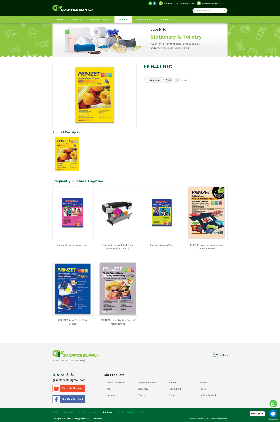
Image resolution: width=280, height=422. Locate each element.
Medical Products (208, 395)
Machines (111, 395)
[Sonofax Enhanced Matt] (162, 213)
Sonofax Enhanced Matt (162, 244)
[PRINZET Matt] (94, 95)
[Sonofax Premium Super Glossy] (73, 213)
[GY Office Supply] (88, 8)
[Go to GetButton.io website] (273, 419)
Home (60, 20)
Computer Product (147, 383)
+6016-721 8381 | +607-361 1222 (179, 3)
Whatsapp (154, 80)
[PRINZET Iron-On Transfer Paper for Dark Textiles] (207, 213)
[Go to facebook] (273, 413)
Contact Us (167, 20)
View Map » (222, 355)
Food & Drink (174, 389)
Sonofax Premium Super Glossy (73, 244)
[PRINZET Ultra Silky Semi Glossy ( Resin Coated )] (117, 289)
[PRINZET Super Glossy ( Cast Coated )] (73, 289)
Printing (172, 383)
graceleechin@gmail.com (68, 380)
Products (123, 20)
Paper (109, 389)
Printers (172, 395)
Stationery (143, 389)
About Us (76, 20)
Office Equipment (115, 383)
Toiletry (141, 395)
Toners (203, 389)
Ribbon (203, 383)
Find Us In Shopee (71, 388)
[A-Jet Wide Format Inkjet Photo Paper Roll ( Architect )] (117, 213)
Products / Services (100, 20)
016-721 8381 (63, 374)
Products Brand (144, 20)
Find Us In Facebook (72, 399)
